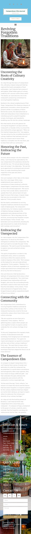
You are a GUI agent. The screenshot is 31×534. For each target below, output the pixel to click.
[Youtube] (21, 4)
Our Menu (6, 475)
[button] (15, 24)
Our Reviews (7, 478)
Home (5, 466)
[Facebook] (10, 4)
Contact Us (7, 485)
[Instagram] (17, 4)
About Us (6, 469)
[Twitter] (13, 4)
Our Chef (6, 472)
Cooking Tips (7, 482)
